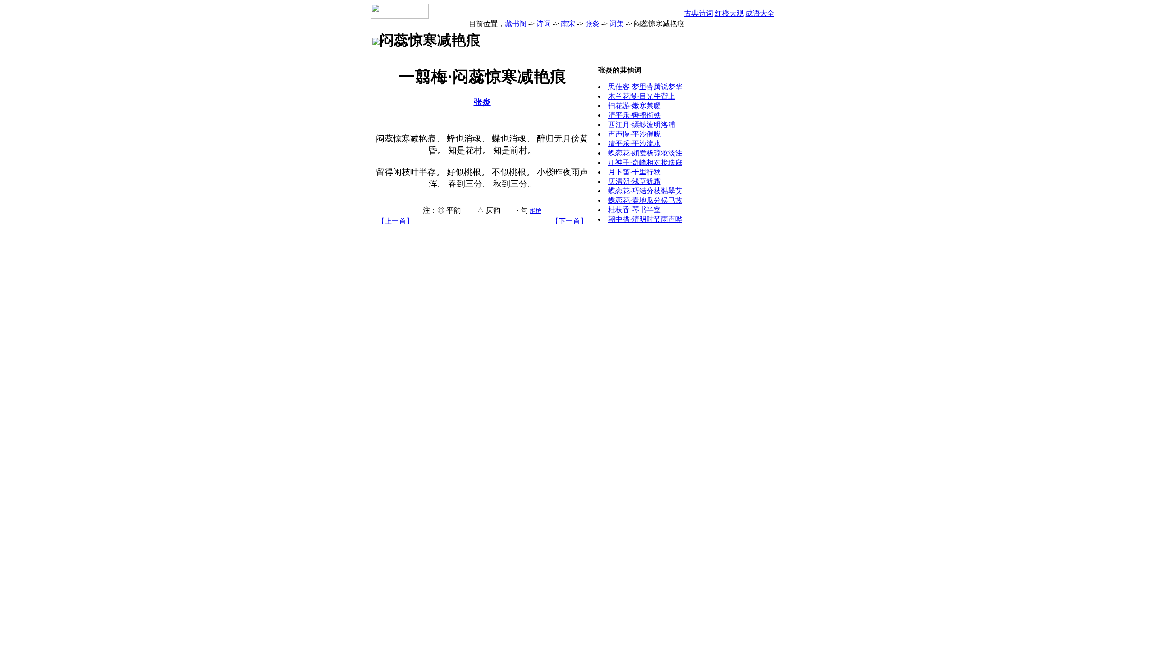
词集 (616, 23)
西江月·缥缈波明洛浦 (641, 124)
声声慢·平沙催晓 (634, 134)
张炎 (592, 23)
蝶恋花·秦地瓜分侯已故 (645, 200)
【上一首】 (395, 221)
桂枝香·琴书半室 (634, 210)
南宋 (568, 23)
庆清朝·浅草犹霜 (634, 181)
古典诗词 (698, 13)
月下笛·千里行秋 (634, 172)
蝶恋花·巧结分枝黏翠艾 (645, 191)
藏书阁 (516, 23)
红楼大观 (729, 13)
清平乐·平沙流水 (634, 143)
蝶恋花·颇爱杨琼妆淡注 (645, 153)
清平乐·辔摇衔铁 (634, 115)
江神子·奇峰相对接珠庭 (645, 162)
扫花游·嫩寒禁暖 (634, 106)
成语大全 (760, 13)
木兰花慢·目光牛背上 (641, 96)
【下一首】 (569, 221)
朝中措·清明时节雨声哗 (645, 219)
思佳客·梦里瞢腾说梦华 (645, 87)
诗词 (543, 23)
